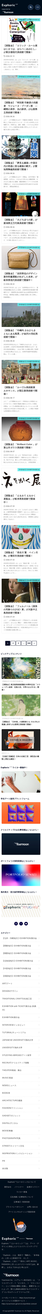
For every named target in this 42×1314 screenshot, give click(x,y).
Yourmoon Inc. (19, 1311)
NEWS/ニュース (9, 1085)
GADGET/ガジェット (11, 1116)
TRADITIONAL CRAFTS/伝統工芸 (17, 999)
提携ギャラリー (33, 1187)
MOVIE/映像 (7, 1131)
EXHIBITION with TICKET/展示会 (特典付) (19, 1008)
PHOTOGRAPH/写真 (11, 1138)
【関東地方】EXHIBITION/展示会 (16, 946)
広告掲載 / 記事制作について (21, 1197)
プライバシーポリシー (15, 1207)
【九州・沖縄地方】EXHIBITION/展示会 (19, 938)
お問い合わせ (32, 1207)
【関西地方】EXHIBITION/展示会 (16, 953)
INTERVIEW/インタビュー (13, 1025)
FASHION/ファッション (12, 1108)
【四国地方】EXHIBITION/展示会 (16, 976)
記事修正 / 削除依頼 (22, 1202)
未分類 (5, 1168)
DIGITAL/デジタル (10, 1123)
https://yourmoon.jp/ (27, 1298)
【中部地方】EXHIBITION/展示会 (16, 968)
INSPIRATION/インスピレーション (17, 1153)
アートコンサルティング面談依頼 (21, 1212)
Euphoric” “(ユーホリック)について (22, 1182)
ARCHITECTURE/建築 (12, 1100)
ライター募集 (21, 1192)
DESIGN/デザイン (10, 991)
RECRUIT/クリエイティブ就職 (15, 1063)
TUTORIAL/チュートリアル (14, 1032)
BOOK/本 (6, 1093)
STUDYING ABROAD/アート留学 (16, 1055)
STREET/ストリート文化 (13, 1146)
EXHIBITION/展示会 (11, 1017)
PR (3, 1161)
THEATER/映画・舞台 (11, 1070)
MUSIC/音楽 (7, 1078)
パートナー (19, 1187)
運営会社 (7, 1187)
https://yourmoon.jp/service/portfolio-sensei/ (19, 1304)
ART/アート (7, 983)
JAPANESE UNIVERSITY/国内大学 (17, 1040)
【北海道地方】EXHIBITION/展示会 (17, 961)
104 (29, 643)
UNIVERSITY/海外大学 (12, 1047)
